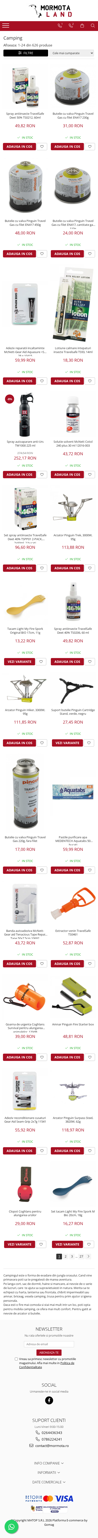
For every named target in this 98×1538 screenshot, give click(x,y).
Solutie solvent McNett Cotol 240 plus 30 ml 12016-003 (73, 443)
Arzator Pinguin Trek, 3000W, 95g (73, 537)
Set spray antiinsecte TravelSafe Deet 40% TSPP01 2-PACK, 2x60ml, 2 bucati (25, 538)
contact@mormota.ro (51, 1445)
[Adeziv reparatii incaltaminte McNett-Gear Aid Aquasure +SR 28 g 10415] (25, 304)
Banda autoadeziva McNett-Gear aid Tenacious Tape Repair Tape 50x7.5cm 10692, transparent (25, 934)
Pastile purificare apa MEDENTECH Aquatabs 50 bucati (72, 840)
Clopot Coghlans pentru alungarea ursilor (25, 1213)
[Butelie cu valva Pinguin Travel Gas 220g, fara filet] (25, 793)
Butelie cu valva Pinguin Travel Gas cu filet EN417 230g (73, 115)
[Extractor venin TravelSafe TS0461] (73, 903)
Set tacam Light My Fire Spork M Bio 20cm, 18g (73, 1213)
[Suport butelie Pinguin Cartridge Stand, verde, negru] (73, 689)
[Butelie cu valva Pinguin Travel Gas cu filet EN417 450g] (25, 187)
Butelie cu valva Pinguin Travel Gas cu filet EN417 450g (25, 223)
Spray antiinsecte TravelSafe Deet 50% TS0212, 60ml (25, 115)
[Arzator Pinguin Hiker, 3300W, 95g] (25, 689)
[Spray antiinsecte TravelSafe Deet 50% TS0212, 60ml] (25, 86)
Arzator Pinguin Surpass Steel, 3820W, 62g (73, 1120)
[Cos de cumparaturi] (82, 25)
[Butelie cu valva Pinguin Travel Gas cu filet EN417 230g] (73, 86)
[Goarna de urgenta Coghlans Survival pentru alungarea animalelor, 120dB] (25, 997)
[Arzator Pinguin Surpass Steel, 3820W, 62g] (73, 1090)
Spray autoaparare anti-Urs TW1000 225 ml (25, 443)
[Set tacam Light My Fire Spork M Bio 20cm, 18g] (73, 1184)
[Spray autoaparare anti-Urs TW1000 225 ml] (25, 414)
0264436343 (51, 1432)
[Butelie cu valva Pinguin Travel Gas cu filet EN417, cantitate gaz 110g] (73, 187)
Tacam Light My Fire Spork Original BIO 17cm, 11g (25, 631)
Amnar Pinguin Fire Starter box (73, 1024)
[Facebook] (49, 1400)
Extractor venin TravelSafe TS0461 (73, 933)
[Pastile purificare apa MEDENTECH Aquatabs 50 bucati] (73, 793)
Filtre (27, 53)
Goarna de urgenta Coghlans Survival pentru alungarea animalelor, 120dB (25, 1027)
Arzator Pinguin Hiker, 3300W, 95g (25, 712)
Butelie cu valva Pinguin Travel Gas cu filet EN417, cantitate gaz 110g (73, 224)
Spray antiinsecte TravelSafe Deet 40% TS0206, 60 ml (73, 631)
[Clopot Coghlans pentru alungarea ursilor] (25, 1184)
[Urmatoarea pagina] (88, 1256)
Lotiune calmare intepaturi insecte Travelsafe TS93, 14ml (73, 350)
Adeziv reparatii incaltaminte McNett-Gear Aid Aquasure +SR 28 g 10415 (25, 351)
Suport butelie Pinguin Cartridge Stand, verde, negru (73, 712)
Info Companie (47, 1463)
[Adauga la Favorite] (42, 146)
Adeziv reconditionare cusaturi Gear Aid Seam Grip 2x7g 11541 (25, 1120)
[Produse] (6, 26)
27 (81, 1256)
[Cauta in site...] (93, 25)
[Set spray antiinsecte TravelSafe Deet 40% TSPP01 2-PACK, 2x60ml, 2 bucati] (25, 508)
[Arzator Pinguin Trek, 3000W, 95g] (73, 508)
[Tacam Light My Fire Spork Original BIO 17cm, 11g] (25, 602)
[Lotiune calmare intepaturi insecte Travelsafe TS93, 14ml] (73, 304)
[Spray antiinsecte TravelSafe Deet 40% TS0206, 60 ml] (73, 602)
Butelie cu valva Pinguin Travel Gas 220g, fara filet (25, 839)
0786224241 (51, 1439)
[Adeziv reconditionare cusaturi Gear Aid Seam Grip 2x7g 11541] (25, 1091)
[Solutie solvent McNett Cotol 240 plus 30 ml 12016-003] (73, 414)
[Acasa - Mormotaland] (49, 10)
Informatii (47, 1472)
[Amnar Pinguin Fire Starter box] (73, 997)
